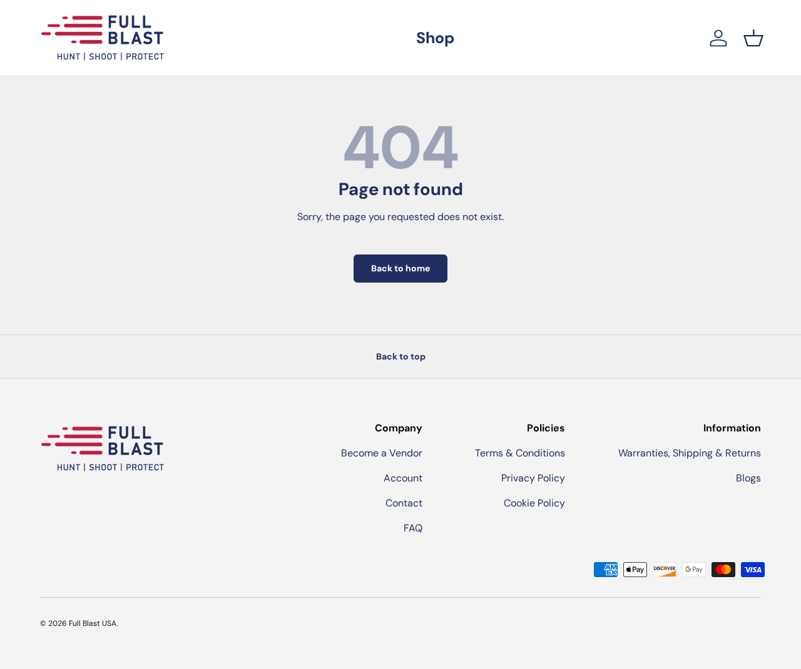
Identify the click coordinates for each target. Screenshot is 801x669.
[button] (753, 38)
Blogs (748, 478)
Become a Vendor (381, 453)
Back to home (400, 268)
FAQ (413, 528)
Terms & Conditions (520, 453)
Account (403, 478)
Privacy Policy (533, 478)
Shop (435, 38)
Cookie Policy (534, 503)
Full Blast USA (92, 623)
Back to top (401, 356)
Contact (403, 503)
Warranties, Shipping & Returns (689, 453)
